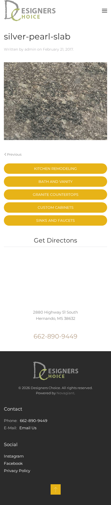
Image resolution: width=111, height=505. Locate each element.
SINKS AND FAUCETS (55, 220)
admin (30, 49)
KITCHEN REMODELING (55, 168)
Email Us (27, 427)
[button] (104, 10)
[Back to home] (30, 10)
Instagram (14, 456)
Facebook (13, 463)
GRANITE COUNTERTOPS (55, 194)
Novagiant (65, 393)
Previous (14, 154)
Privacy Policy (17, 470)
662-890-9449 (55, 336)
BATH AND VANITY (55, 181)
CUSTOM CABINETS (56, 207)
